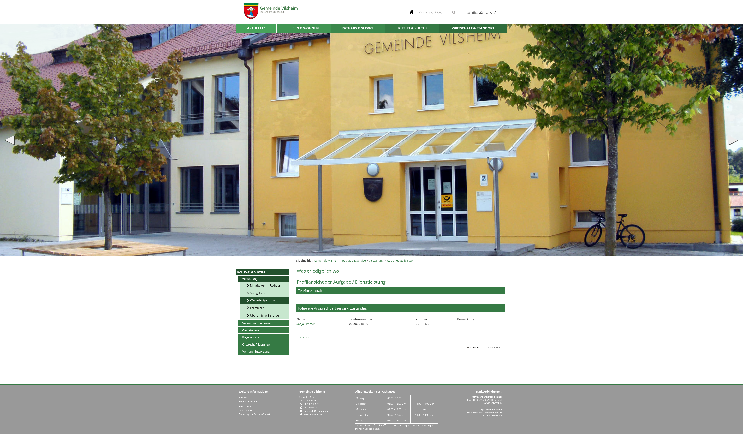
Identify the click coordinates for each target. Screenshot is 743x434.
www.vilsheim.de (313, 414)
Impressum (245, 405)
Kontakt (243, 397)
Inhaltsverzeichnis (248, 401)
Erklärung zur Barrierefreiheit (254, 414)
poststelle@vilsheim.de (316, 411)
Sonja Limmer (305, 324)
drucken (474, 347)
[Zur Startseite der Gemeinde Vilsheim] (411, 12)
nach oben (494, 347)
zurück (303, 337)
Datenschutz (245, 410)
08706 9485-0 (311, 404)
